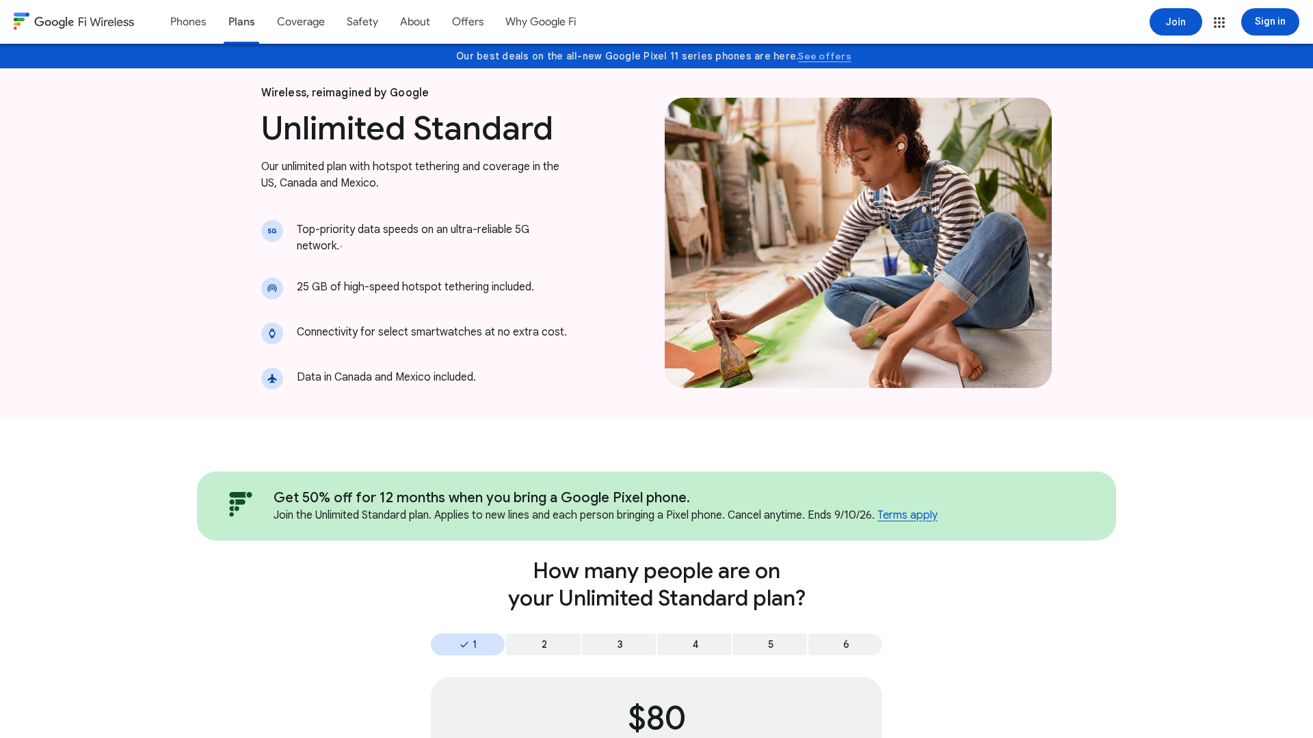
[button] (1219, 22)
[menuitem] (188, 22)
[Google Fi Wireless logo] (74, 23)
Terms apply (907, 515)
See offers (824, 56)
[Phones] (188, 22)
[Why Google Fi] (541, 22)
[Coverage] (301, 22)
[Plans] (241, 22)
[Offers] (468, 22)
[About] (415, 22)
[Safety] (362, 22)
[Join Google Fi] (1176, 21)
